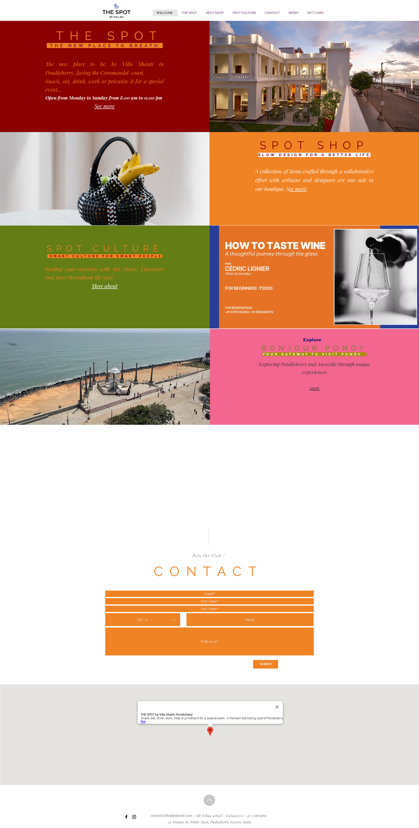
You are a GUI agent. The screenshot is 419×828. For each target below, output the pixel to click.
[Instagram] (134, 817)
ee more (297, 188)
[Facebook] (126, 817)
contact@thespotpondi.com (171, 815)
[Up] (209, 800)
